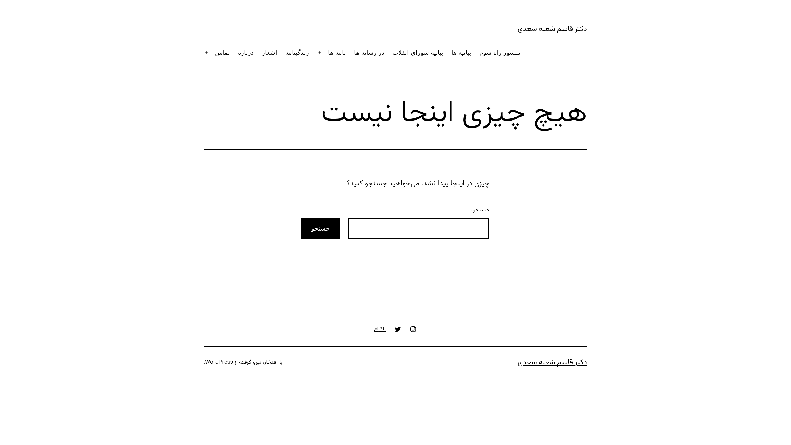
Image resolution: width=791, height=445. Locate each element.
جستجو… (479, 210)
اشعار (269, 52)
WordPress (219, 362)
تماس (222, 52)
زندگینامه (297, 52)
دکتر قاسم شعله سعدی (552, 29)
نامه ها (337, 52)
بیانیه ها (461, 52)
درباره (246, 52)
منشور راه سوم (500, 52)
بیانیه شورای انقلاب (417, 52)
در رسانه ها (369, 52)
